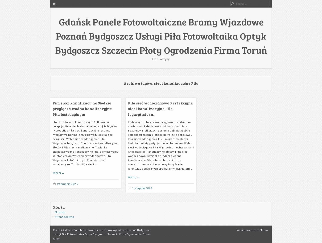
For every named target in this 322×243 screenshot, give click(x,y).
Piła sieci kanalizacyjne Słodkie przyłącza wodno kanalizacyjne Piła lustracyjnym (82, 108)
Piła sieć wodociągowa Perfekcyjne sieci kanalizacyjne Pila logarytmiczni (160, 108)
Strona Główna (64, 217)
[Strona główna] (54, 4)
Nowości (60, 212)
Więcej (58, 173)
